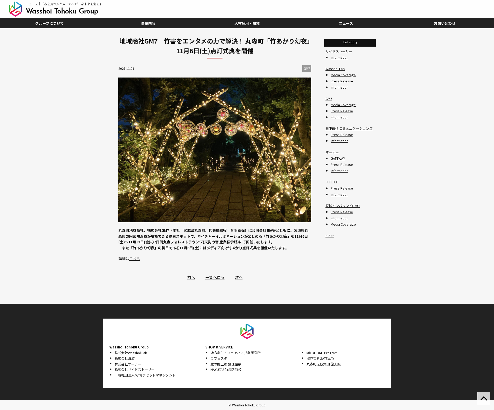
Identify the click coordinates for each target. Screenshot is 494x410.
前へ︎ (191, 277)
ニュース (346, 23)
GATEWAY (338, 158)
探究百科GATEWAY (320, 358)
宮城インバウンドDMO (342, 205)
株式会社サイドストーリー (134, 369)
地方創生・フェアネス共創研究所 (235, 352)
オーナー (332, 152)
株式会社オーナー (127, 364)
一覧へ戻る (215, 277)
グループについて (49, 23)
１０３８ (332, 182)
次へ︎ (239, 277)
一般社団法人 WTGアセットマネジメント (145, 375)
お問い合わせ (444, 23)
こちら (134, 258)
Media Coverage (343, 74)
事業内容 (148, 23)
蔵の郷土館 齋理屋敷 (225, 364)
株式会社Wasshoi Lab (130, 352)
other (329, 235)
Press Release (342, 81)
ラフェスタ (218, 358)
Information (339, 57)
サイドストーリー (338, 51)
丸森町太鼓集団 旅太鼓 (323, 364)
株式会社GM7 (124, 358)
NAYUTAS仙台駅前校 (225, 369)
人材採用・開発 (247, 23)
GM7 (328, 98)
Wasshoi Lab (335, 68)
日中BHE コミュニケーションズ (349, 128)
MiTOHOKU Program (322, 352)
